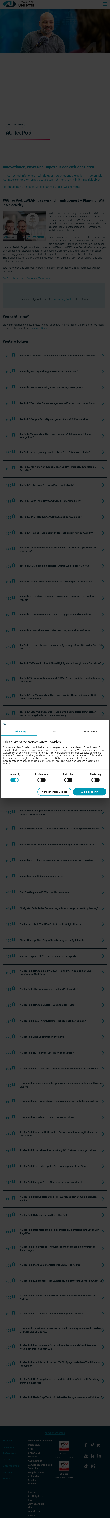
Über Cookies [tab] (91, 731)
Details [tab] (55, 731)
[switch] (41, 780)
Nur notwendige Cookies (54, 791)
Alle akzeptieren (89, 791)
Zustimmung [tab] (19, 731)
